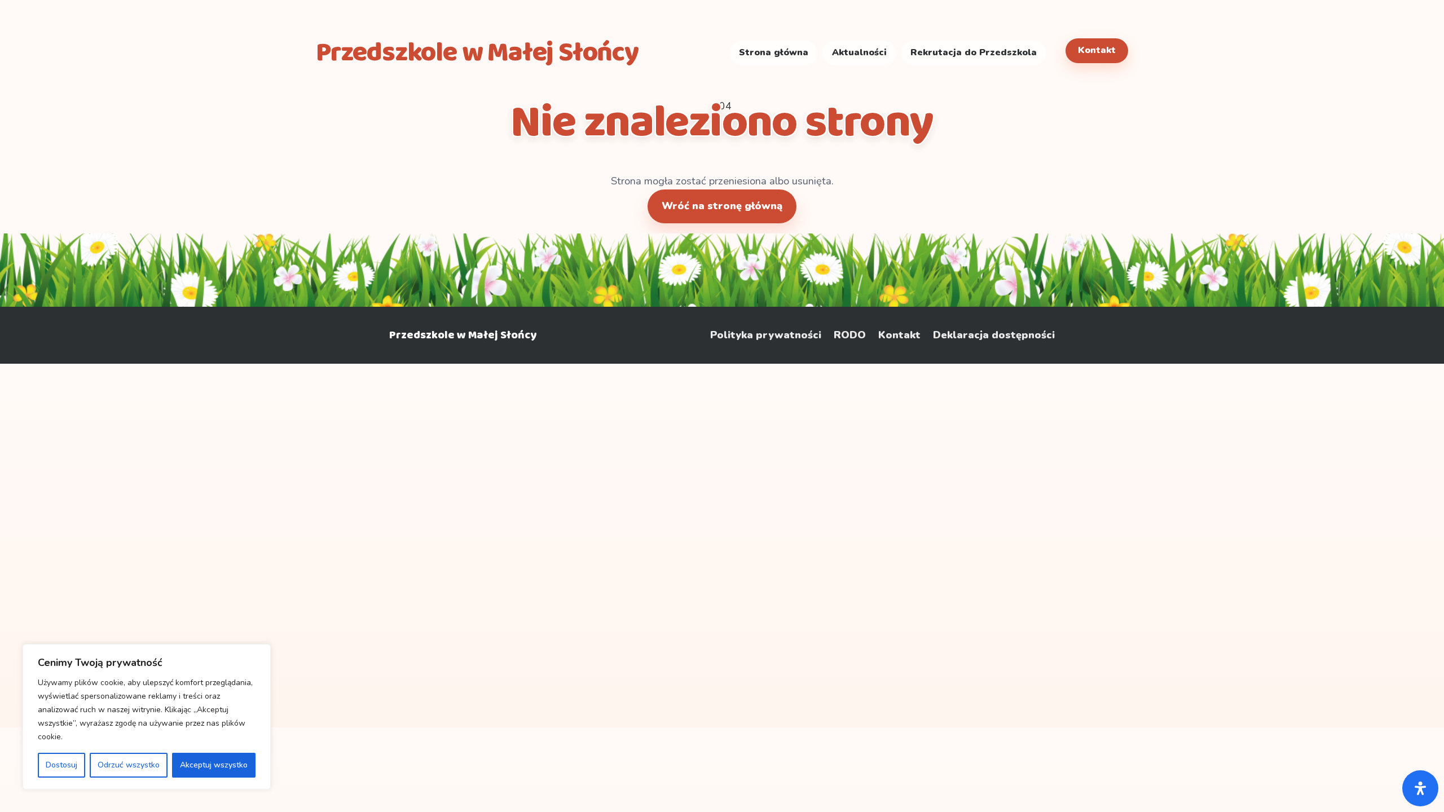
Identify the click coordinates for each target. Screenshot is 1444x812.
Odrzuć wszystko (129, 765)
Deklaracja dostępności (994, 335)
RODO (850, 335)
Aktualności (859, 52)
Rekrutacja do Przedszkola (973, 52)
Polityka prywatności (765, 335)
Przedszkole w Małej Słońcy (462, 335)
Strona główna (773, 52)
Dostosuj (61, 765)
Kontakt (1097, 50)
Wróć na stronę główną (722, 206)
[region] (147, 716)
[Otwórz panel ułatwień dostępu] (1420, 788)
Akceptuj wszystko (214, 765)
